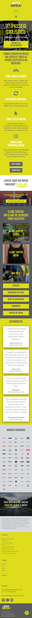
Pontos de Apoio (7, 543)
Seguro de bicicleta (8, 539)
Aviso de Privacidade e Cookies (8, 616)
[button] (16, 16)
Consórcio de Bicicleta (9, 553)
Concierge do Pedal (8, 547)
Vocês (4, 568)
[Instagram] (7, 600)
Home (4, 564)
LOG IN (16, 11)
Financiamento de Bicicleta (10, 551)
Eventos (4, 545)
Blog (3, 570)
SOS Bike (4, 541)
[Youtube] (11, 600)
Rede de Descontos (8, 549)
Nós (3, 566)
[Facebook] (3, 600)
